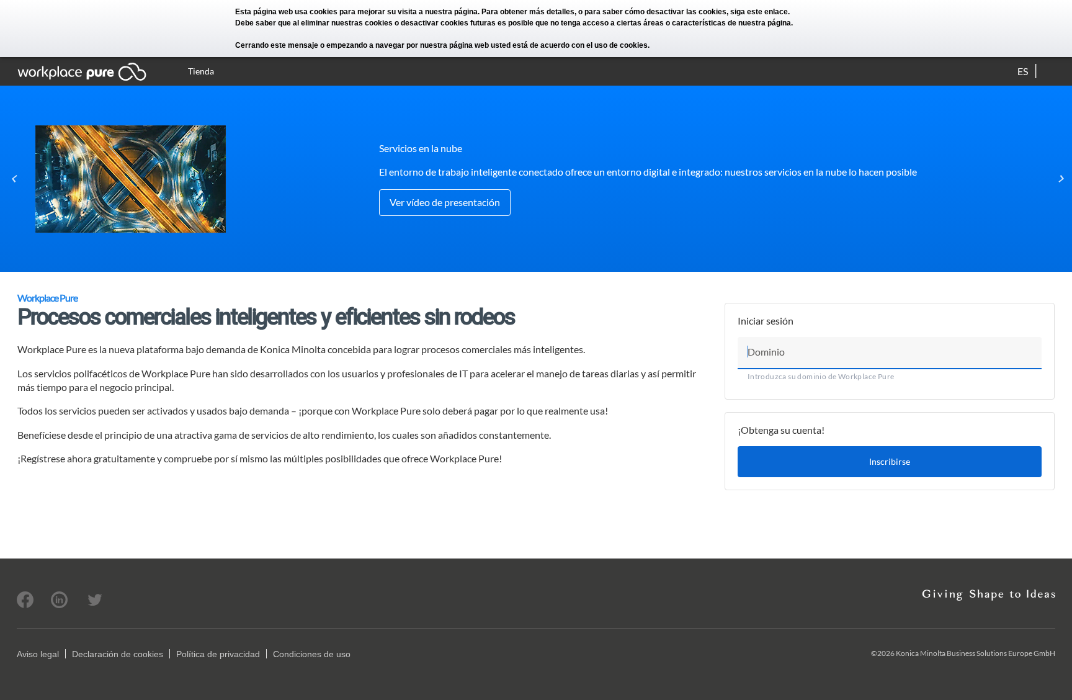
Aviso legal (38, 654)
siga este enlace (759, 11)
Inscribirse (889, 461)
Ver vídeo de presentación (445, 202)
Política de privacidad (218, 654)
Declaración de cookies (117, 654)
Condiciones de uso (312, 654)
